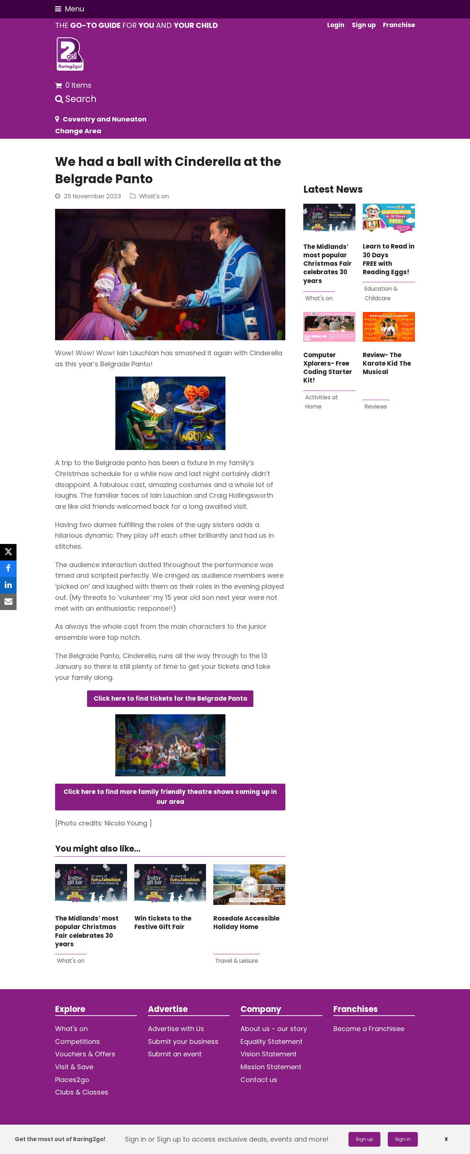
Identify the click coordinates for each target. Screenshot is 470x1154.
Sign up (364, 1139)
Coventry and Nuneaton (105, 119)
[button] (69, 9)
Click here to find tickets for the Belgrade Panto (170, 698)
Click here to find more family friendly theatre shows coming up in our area (170, 797)
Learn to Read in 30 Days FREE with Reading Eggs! (389, 259)
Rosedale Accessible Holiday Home (246, 922)
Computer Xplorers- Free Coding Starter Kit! (327, 368)
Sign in (403, 1139)
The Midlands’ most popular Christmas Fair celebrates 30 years (87, 931)
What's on (154, 196)
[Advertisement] (359, 510)
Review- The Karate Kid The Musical (387, 364)
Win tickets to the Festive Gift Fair (162, 922)
